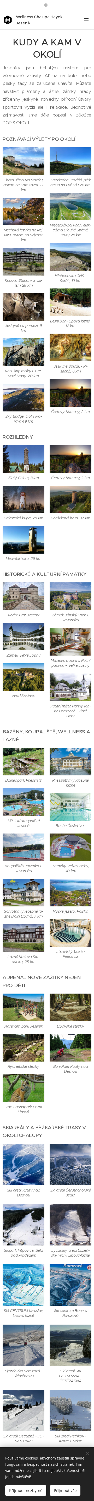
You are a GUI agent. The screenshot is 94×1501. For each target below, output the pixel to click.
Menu (86, 20)
